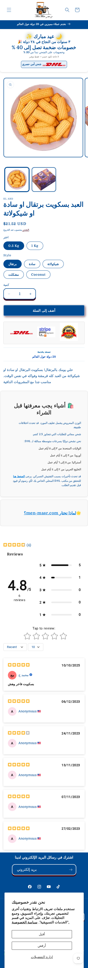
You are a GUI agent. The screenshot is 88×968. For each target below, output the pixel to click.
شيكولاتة (53, 264)
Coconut (38, 274)
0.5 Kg (13, 246)
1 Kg (34, 246)
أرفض (42, 946)
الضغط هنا (19, 476)
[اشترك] (71, 869)
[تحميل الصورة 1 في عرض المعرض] (17, 179)
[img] (14, 545)
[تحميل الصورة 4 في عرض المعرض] (44, 179)
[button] (9, 10)
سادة (32, 264)
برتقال (12, 264)
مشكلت (13, 274)
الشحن (25, 230)
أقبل (42, 934)
